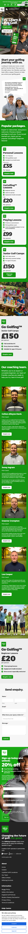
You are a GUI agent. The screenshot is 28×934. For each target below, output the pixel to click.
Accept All (14, 923)
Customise (14, 927)
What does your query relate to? (13, 715)
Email (4, 706)
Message (5, 723)
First (3, 703)
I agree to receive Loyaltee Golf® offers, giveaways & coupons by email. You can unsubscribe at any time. (14, 812)
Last (16, 703)
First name (7, 785)
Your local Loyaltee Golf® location (13, 801)
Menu (26, 9)
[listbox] (14, 719)
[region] (14, 922)
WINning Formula (10, 841)
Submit (5, 738)
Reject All (14, 931)
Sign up (6, 817)
